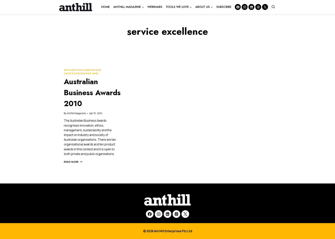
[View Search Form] (273, 6)
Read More (73, 161)
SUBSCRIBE (223, 7)
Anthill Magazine (76, 113)
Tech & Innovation (88, 70)
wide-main (91, 73)
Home (105, 7)
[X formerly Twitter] (265, 7)
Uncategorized (74, 73)
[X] (185, 214)
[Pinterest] (258, 7)
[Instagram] (245, 7)
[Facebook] (238, 7)
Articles (69, 70)
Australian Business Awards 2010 (92, 92)
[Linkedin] (251, 7)
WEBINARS (154, 7)
